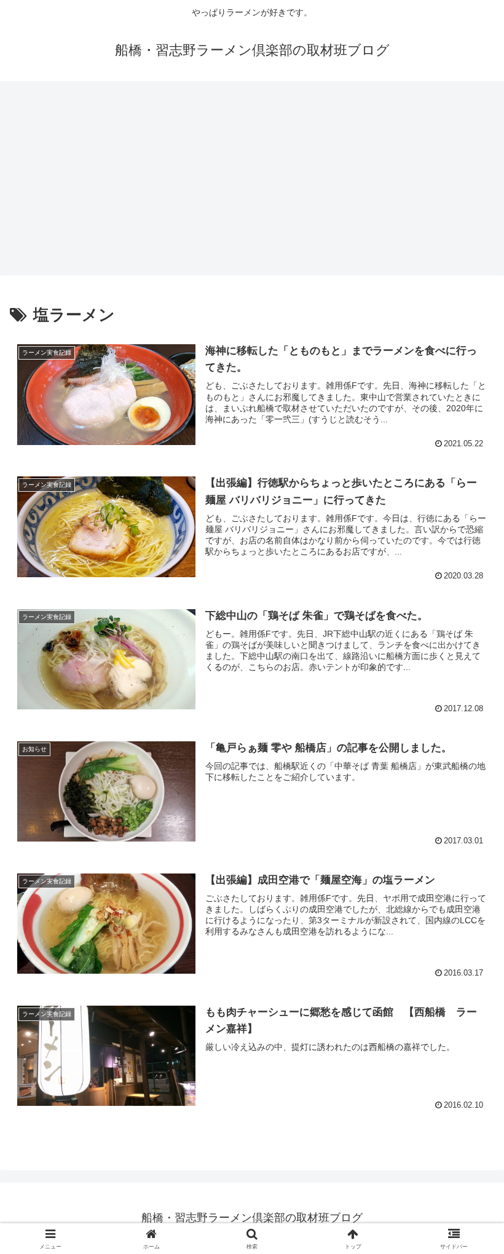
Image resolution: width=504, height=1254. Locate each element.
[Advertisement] (252, 182)
